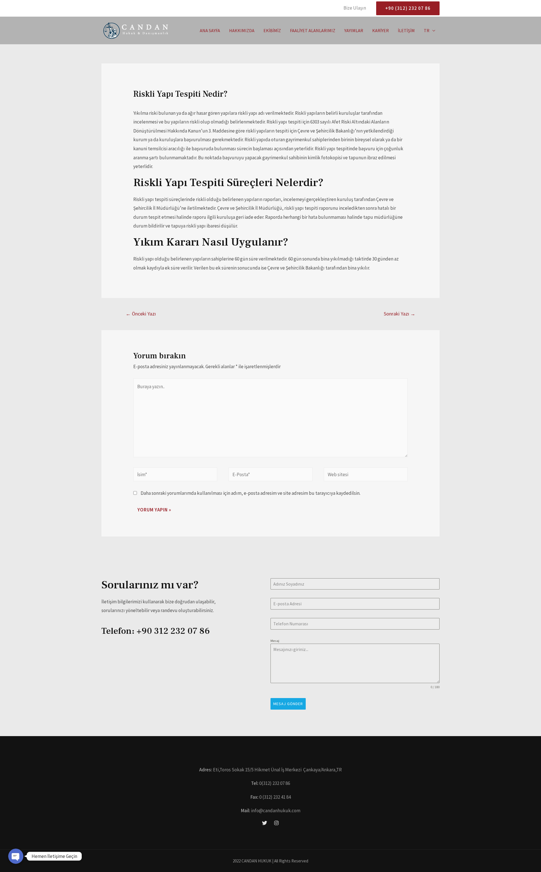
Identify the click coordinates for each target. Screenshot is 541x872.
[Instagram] (276, 822)
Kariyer (380, 30)
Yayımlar (353, 30)
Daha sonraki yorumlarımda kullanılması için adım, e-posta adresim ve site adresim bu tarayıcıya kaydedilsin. (250, 493)
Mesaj (274, 641)
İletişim (406, 30)
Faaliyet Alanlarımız (312, 30)
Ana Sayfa (210, 30)
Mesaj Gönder (288, 703)
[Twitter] (264, 822)
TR (426, 30)
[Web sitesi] (366, 475)
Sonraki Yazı (399, 313)
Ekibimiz (272, 30)
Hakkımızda (241, 30)
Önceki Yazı (141, 313)
